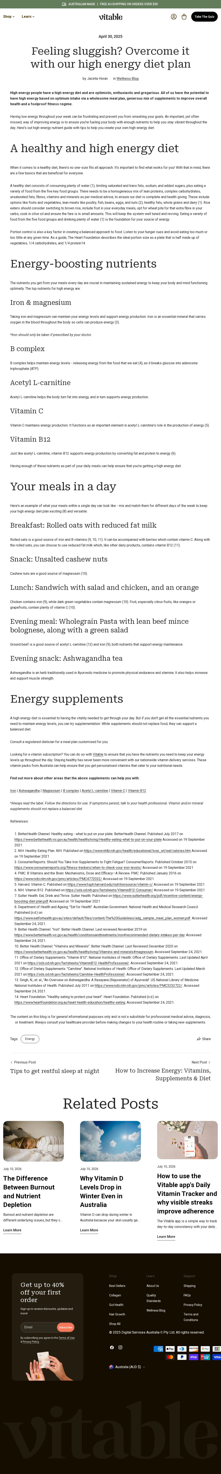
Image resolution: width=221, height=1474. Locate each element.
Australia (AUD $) (128, 1367)
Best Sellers (117, 1286)
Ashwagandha (29, 791)
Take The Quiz (204, 16)
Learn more (12, 1230)
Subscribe (65, 1327)
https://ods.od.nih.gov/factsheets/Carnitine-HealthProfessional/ (76, 974)
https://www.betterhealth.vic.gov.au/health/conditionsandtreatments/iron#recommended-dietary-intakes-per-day (99, 935)
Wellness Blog (128, 78)
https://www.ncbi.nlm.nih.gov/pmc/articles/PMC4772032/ (58, 879)
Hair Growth (117, 1314)
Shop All (114, 1324)
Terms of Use (67, 1337)
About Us (153, 1286)
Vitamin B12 (137, 791)
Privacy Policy (193, 1305)
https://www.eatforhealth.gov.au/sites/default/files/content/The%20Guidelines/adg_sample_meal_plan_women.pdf (102, 918)
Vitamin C (118, 791)
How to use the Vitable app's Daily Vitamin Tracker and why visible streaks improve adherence (187, 1193)
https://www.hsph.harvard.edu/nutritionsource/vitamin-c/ (110, 884)
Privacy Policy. (31, 1341)
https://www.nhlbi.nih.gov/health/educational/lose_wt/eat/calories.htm (137, 851)
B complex (71, 791)
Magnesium (51, 791)
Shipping (190, 1286)
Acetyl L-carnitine (95, 791)
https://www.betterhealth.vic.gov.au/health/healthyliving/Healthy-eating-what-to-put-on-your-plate (88, 839)
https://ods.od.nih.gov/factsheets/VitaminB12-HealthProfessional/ (78, 963)
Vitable (98, 754)
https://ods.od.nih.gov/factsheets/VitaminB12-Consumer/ (109, 890)
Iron (13, 791)
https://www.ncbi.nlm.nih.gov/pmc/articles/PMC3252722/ (138, 986)
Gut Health (116, 1305)
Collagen (115, 1295)
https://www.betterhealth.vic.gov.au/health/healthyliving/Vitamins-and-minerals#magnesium (83, 952)
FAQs (187, 1295)
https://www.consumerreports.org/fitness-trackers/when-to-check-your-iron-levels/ (78, 868)
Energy (30, 1039)
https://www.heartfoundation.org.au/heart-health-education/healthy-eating (69, 1002)
